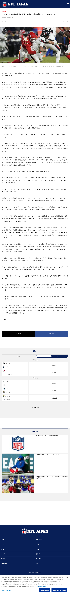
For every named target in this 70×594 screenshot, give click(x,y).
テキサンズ (7, 366)
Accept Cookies (44, 590)
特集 (37, 563)
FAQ (40, 572)
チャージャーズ (8, 374)
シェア (52, 333)
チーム (2, 554)
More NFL (3, 563)
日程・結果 (39, 539)
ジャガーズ (7, 392)
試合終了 (54, 365)
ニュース (3, 539)
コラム (2, 544)
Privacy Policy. (42, 586)
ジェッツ (7, 381)
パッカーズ (7, 396)
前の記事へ (5, 21)
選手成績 (3, 558)
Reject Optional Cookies (59, 590)
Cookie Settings (6, 590)
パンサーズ (7, 388)
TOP (30, 572)
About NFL (38, 558)
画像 (37, 549)
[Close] (67, 578)
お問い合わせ (35, 572)
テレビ (37, 544)
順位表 (37, 554)
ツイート (19, 333)
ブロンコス (7, 399)
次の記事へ (64, 21)
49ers (6, 370)
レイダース (7, 363)
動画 (2, 549)
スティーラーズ (8, 384)
